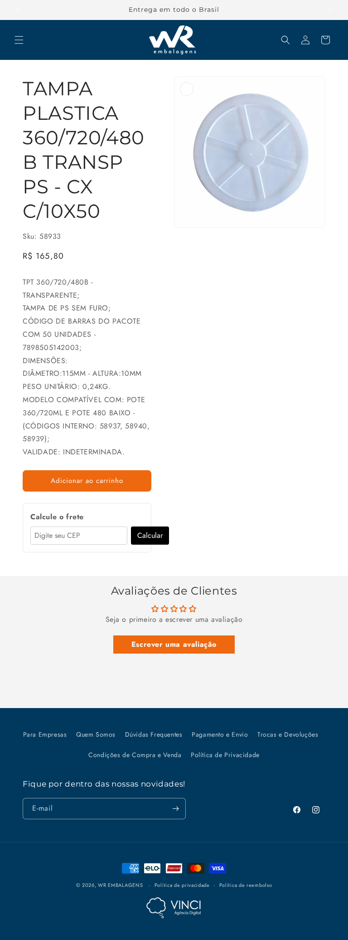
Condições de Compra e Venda (134, 754)
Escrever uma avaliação (174, 644)
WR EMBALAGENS (120, 885)
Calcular (150, 535)
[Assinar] (175, 808)
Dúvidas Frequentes (154, 734)
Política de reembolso (245, 885)
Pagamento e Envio (220, 734)
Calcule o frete (57, 517)
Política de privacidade (182, 885)
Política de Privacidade (225, 754)
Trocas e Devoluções (287, 734)
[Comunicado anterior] (18, 10)
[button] (19, 40)
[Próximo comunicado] (330, 10)
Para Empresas (45, 734)
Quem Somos (96, 734)
